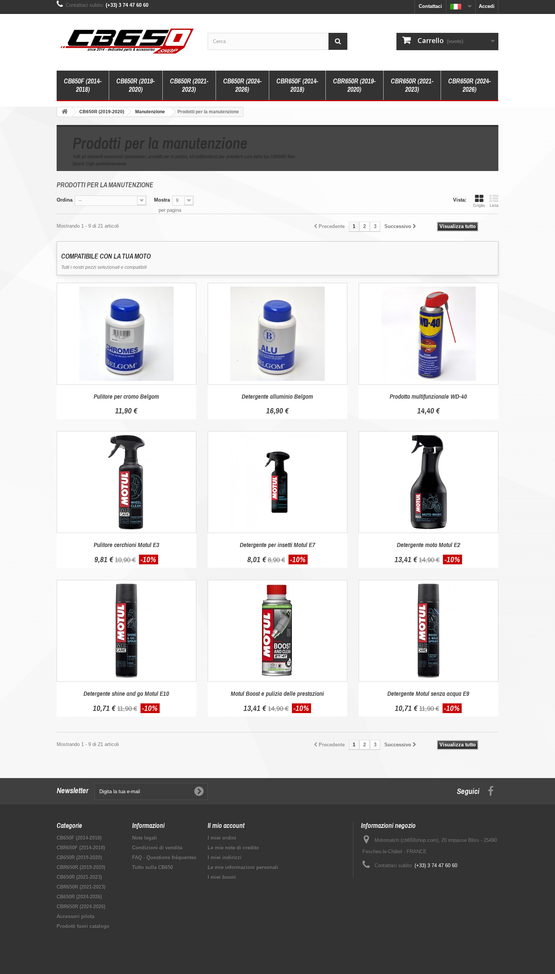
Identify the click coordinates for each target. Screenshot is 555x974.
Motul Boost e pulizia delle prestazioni (277, 693)
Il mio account (226, 825)
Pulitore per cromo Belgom (126, 396)
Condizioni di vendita (157, 848)
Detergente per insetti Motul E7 (277, 544)
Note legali (144, 838)
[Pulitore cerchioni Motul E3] (126, 482)
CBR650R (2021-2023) (412, 85)
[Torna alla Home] (64, 112)
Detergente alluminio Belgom (277, 396)
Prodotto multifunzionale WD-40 (428, 396)
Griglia (479, 205)
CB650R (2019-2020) (135, 85)
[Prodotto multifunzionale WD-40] (428, 334)
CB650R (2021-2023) (189, 85)
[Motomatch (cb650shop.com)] (126, 40)
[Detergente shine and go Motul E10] (126, 631)
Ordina (64, 200)
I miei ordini (222, 838)
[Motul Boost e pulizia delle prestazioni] (277, 631)
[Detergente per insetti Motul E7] (277, 482)
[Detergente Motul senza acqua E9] (428, 631)
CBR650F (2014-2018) (297, 85)
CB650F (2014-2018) (83, 85)
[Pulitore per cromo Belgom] (126, 334)
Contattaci (430, 6)
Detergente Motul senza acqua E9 (428, 693)
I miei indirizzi (225, 857)
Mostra (162, 200)
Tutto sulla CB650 (152, 867)
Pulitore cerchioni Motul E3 (126, 544)
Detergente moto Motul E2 (428, 544)
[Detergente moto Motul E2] (428, 482)
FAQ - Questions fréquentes (164, 857)
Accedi (487, 6)
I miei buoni (222, 877)
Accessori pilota (75, 916)
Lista (494, 205)
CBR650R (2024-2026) (469, 85)
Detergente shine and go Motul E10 (126, 693)
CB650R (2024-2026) (242, 85)
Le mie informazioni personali (243, 867)
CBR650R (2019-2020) (354, 85)
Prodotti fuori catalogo (83, 926)
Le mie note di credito (233, 848)
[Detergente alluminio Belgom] (277, 334)
